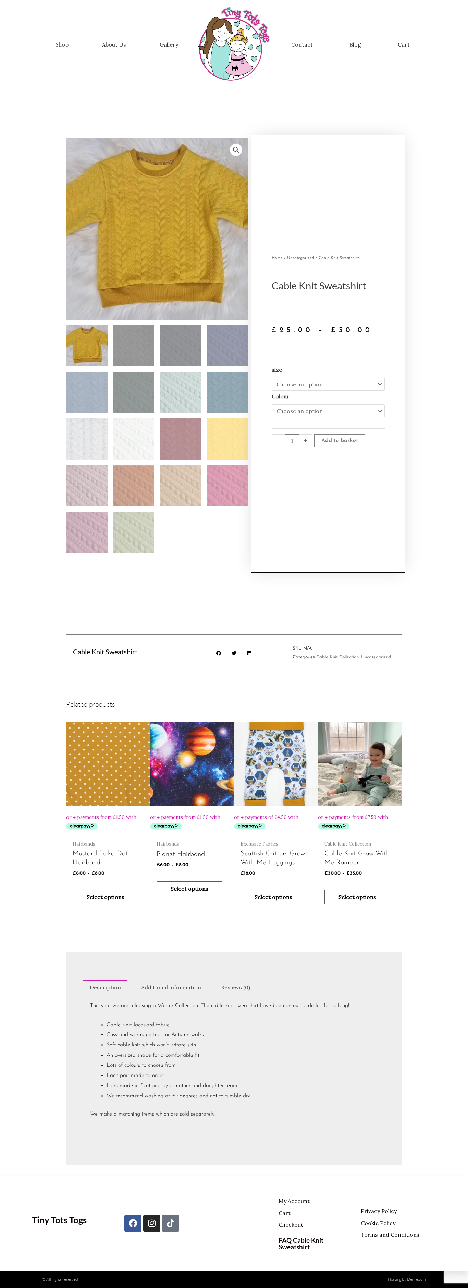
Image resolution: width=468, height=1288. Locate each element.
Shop (62, 44)
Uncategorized (300, 258)
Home (277, 258)
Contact (302, 44)
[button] (236, 150)
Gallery (169, 44)
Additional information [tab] (171, 987)
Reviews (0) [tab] (235, 987)
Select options (105, 896)
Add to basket (339, 440)
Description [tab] (105, 987)
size (277, 369)
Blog (355, 44)
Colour (281, 396)
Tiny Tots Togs (59, 1219)
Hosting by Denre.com (407, 1279)
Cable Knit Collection (337, 657)
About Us (114, 44)
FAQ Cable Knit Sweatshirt (301, 1243)
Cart (404, 44)
